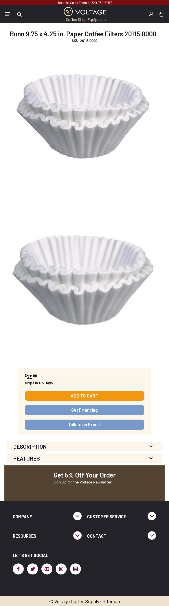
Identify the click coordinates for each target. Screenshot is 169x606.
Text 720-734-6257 (84, 2)
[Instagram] (61, 568)
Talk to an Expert (84, 424)
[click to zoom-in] (83, 118)
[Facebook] (18, 568)
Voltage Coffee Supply (76, 601)
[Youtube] (46, 568)
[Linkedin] (75, 568)
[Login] (151, 14)
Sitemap (111, 601)
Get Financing (84, 410)
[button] (19, 14)
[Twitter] (32, 568)
